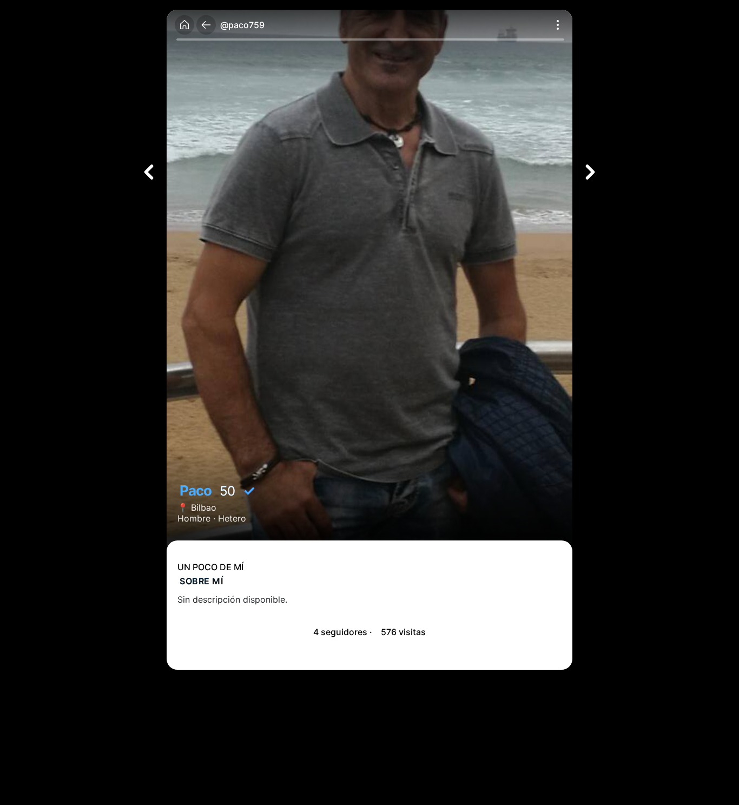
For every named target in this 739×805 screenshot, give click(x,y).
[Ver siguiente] (590, 172)
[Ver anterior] (149, 172)
